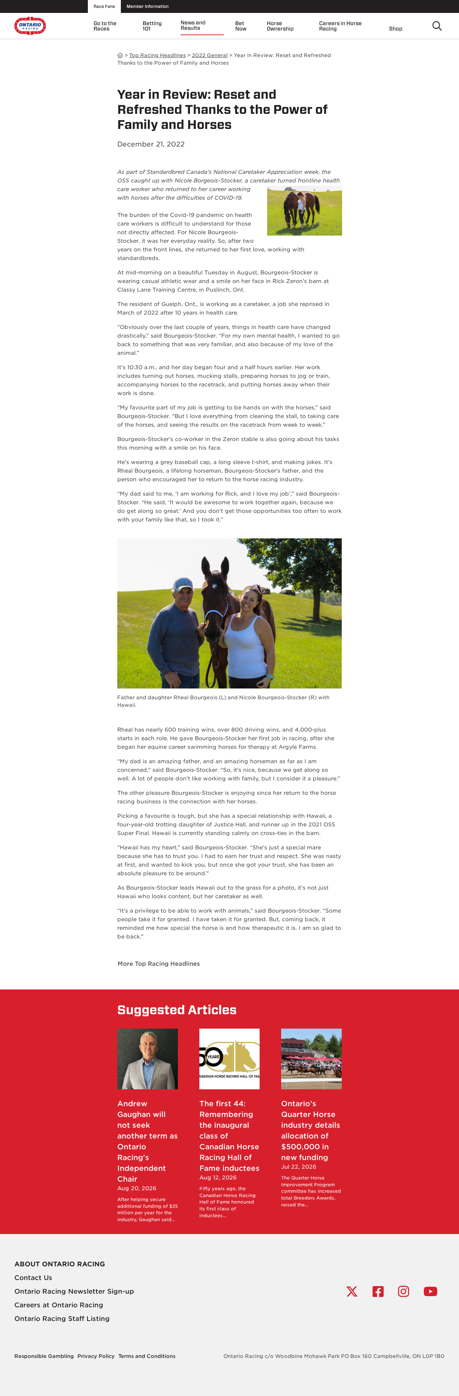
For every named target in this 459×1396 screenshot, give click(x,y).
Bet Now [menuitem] (240, 26)
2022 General (210, 55)
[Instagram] (403, 1291)
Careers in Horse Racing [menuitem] (340, 26)
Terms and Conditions (146, 1356)
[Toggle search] (437, 26)
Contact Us (33, 1277)
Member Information (148, 6)
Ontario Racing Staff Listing (62, 1318)
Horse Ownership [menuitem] (280, 26)
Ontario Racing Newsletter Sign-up (74, 1291)
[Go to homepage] (30, 25)
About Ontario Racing (59, 1264)
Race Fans (104, 6)
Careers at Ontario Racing (58, 1305)
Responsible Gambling (44, 1356)
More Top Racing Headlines (159, 963)
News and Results (120, 55)
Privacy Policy (96, 1356)
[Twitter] (352, 1291)
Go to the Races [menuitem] (105, 26)
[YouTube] (430, 1291)
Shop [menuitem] (395, 28)
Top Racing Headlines (157, 55)
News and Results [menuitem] (193, 25)
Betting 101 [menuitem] (152, 26)
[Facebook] (378, 1291)
